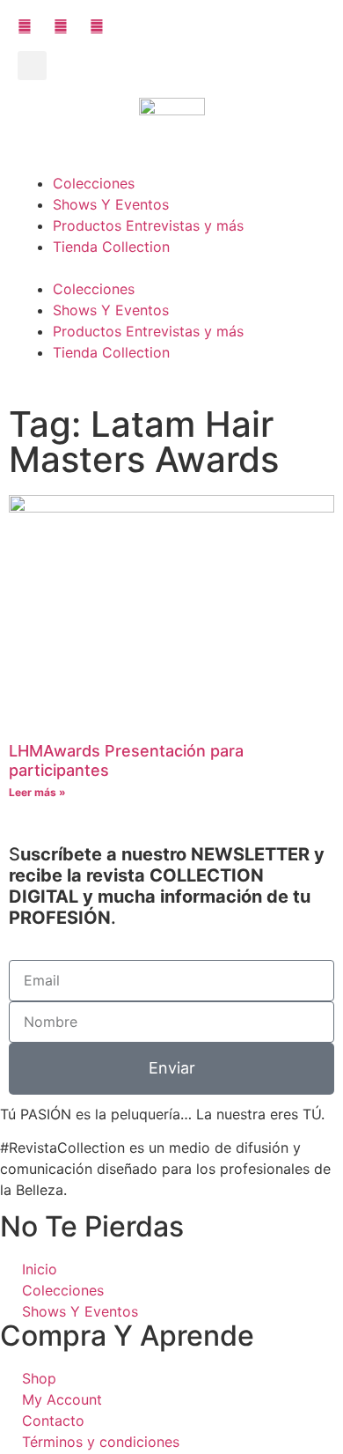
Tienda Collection (111, 246)
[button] (32, 65)
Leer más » (37, 792)
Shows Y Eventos (111, 204)
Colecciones (94, 183)
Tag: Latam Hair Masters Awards (144, 441)
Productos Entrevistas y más (148, 225)
